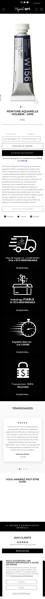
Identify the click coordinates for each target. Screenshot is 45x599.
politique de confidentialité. (22, 576)
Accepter (21, 582)
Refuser (21, 588)
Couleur (11, 134)
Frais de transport (22, 209)
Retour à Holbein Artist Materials (24, 527)
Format (31, 134)
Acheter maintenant (22, 153)
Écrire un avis (22, 551)
